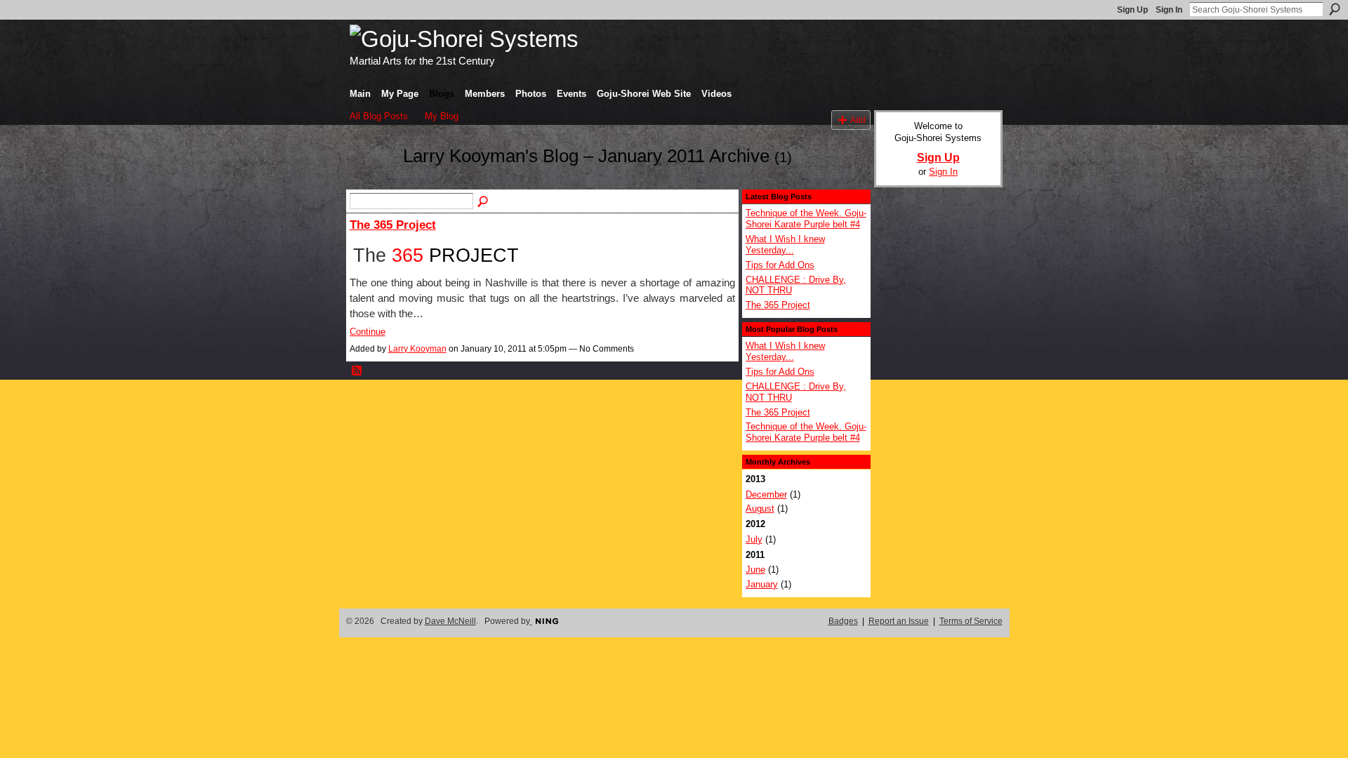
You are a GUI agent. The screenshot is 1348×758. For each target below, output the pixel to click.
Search (1334, 9)
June (755, 569)
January (762, 584)
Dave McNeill (450, 621)
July (754, 539)
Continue (367, 331)
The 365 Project (393, 225)
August (760, 508)
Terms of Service (971, 621)
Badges (843, 621)
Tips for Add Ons (780, 265)
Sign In (1169, 10)
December (766, 494)
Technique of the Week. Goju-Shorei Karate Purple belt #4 (806, 219)
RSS (357, 371)
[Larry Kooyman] (372, 182)
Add (858, 119)
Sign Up (1132, 10)
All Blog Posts (379, 116)
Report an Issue (898, 621)
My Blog (441, 116)
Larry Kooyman (417, 349)
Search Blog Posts (483, 202)
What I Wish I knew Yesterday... (785, 244)
